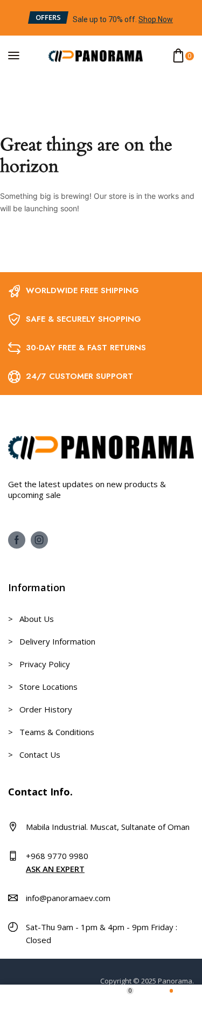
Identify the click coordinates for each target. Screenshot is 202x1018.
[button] (48, 17)
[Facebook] (16, 540)
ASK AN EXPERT (55, 868)
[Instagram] (39, 540)
